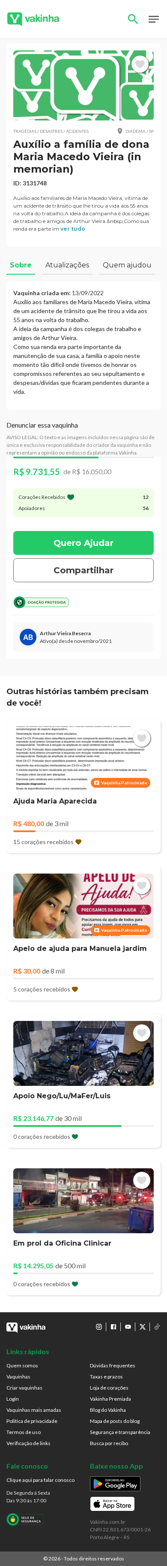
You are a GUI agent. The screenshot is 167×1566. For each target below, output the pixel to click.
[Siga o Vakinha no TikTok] (157, 1326)
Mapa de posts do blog (115, 1421)
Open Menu (154, 19)
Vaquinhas (18, 1376)
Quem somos (22, 1365)
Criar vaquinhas (24, 1387)
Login (12, 1399)
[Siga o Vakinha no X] (142, 1326)
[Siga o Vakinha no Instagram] (98, 1326)
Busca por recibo (109, 1443)
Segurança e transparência (120, 1432)
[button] (83, 85)
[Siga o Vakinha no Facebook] (113, 1326)
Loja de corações (109, 1387)
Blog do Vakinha (108, 1410)
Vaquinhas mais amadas (33, 1410)
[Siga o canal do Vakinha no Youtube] (128, 1326)
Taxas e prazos (106, 1376)
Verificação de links (28, 1443)
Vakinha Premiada (110, 1399)
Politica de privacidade (31, 1421)
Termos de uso (23, 1432)
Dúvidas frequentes (112, 1365)
